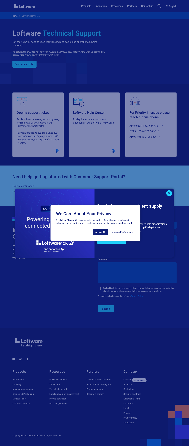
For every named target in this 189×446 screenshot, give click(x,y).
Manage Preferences (122, 232)
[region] (95, 223)
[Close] (169, 193)
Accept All (100, 232)
